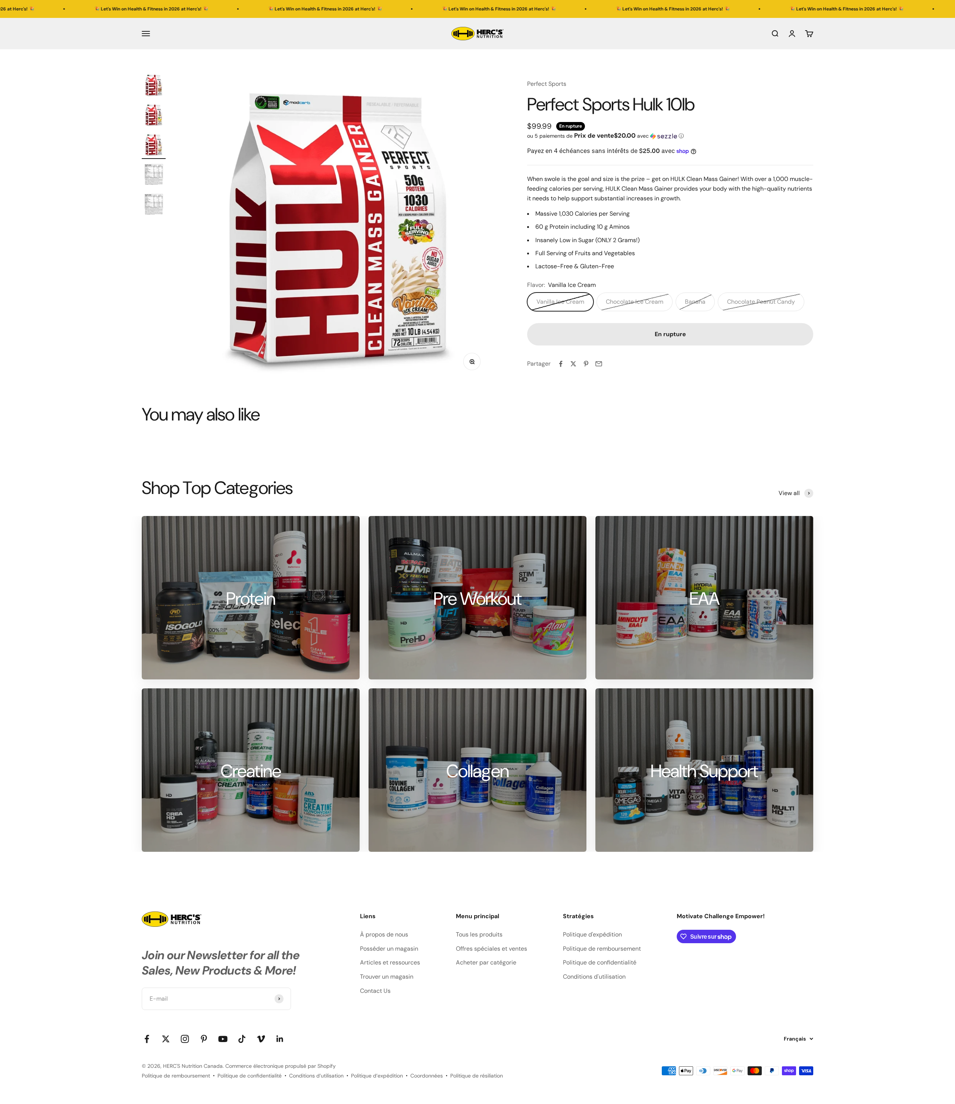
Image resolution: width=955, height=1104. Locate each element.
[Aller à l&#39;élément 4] (154, 176)
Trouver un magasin (386, 977)
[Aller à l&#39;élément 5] (154, 206)
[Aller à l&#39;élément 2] (154, 116)
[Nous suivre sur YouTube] (223, 1039)
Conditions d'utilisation (594, 977)
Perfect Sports (546, 84)
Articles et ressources (390, 962)
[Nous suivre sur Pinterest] (204, 1039)
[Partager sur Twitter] (573, 363)
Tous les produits (479, 934)
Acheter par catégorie (486, 962)
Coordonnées (426, 1075)
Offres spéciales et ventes (491, 949)
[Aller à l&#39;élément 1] (154, 86)
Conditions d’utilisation (316, 1075)
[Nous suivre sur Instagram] (185, 1039)
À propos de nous (384, 934)
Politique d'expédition (592, 934)
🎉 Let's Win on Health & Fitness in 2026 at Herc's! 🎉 (216, 9)
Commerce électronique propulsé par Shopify (280, 1066)
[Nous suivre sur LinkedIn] (280, 1039)
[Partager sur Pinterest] (586, 363)
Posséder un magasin (389, 949)
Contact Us (375, 991)
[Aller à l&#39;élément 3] (154, 146)
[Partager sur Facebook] (560, 363)
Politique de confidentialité (599, 962)
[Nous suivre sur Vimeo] (261, 1039)
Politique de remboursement (602, 949)
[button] (670, 136)
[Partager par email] (598, 363)
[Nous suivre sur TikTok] (242, 1039)
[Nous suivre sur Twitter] (166, 1039)
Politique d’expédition (377, 1075)
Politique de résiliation (476, 1075)
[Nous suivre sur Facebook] (147, 1039)
